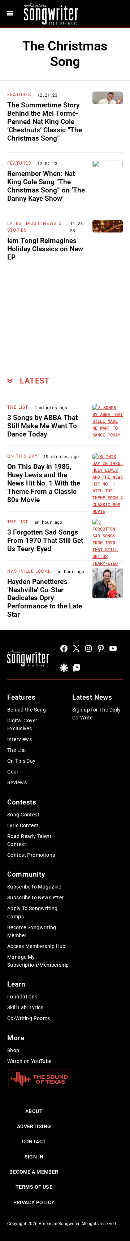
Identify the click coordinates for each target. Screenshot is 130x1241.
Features (19, 94)
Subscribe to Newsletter (35, 897)
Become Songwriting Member (31, 931)
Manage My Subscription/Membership (38, 961)
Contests (21, 802)
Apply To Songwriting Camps (32, 912)
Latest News (92, 697)
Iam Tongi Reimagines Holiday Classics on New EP (45, 248)
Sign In (34, 1157)
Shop (13, 1050)
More (15, 1038)
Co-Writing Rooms (28, 1018)
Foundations (22, 997)
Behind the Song (26, 710)
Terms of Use (34, 1187)
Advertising (34, 1126)
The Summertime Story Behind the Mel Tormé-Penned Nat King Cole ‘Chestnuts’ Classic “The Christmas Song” (44, 121)
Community (26, 874)
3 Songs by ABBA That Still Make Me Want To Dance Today (42, 425)
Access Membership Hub (36, 946)
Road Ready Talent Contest (29, 840)
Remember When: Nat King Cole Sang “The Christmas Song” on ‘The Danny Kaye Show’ (46, 185)
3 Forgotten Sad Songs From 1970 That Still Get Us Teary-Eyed (45, 540)
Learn (16, 984)
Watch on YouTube (29, 1061)
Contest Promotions (31, 855)
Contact (34, 1141)
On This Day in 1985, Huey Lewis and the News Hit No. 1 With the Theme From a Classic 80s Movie (43, 483)
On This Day (22, 456)
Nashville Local (29, 571)
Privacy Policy (34, 1202)
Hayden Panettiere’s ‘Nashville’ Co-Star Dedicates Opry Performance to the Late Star (44, 598)
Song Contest (23, 814)
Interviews (19, 739)
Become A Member (33, 1172)
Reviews (17, 782)
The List (18, 407)
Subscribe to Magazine (34, 887)
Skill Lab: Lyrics (25, 1007)
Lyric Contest (22, 825)
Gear (13, 772)
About (34, 1111)
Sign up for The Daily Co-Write (96, 714)
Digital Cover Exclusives (22, 724)
